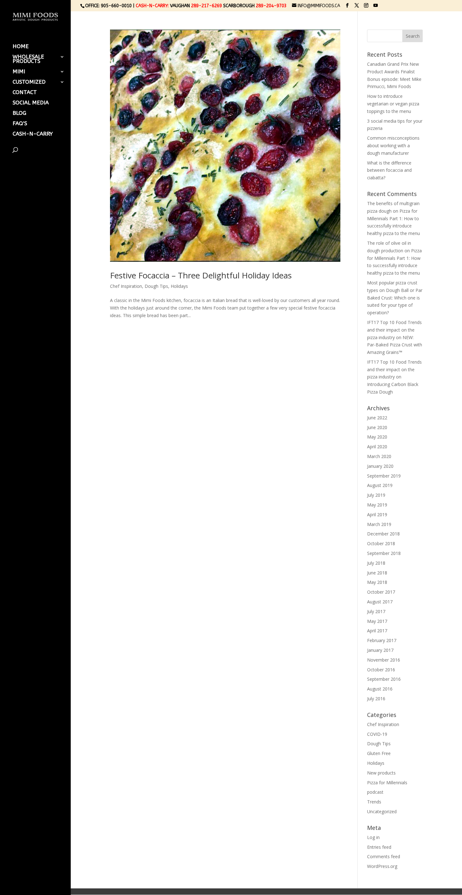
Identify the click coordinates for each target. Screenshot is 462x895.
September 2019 (384, 476)
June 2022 (377, 418)
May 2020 (377, 437)
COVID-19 (377, 734)
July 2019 (376, 495)
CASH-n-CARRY (33, 134)
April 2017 (377, 631)
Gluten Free (379, 753)
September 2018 (384, 553)
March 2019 (379, 524)
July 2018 (376, 563)
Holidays (179, 286)
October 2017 (381, 592)
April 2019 (377, 514)
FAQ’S (20, 123)
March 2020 (379, 456)
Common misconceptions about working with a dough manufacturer (393, 145)
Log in (373, 837)
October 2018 (381, 543)
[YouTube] (375, 5)
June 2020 (377, 427)
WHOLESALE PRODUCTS (28, 59)
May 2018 (377, 582)
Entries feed (379, 847)
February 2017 (381, 640)
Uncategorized (382, 811)
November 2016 (383, 660)
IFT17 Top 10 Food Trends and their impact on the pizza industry (394, 329)
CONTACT (25, 92)
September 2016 (384, 679)
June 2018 (377, 573)
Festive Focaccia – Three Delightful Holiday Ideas (201, 275)
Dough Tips (156, 286)
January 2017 (380, 650)
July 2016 (376, 699)
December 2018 (383, 534)
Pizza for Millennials (387, 783)
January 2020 (380, 466)
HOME (21, 46)
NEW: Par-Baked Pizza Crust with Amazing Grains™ (394, 344)
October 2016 (381, 670)
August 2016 (380, 689)
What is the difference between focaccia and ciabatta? (389, 170)
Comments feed (383, 856)
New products (381, 773)
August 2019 (380, 485)
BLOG (19, 113)
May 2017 (377, 621)
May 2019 (377, 505)
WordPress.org (382, 866)
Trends (374, 802)
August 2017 (380, 602)
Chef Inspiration (126, 286)
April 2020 (377, 447)
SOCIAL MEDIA (31, 103)
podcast (375, 792)
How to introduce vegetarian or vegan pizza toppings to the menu (393, 103)
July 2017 (376, 611)
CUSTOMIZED (29, 82)
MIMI (19, 72)
